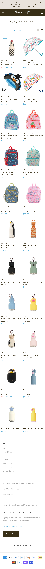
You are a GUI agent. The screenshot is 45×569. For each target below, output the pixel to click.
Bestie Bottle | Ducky (33, 428)
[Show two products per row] (42, 30)
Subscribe (11, 534)
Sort (16, 31)
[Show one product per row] (38, 30)
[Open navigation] (3, 12)
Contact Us (6, 459)
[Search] (38, 12)
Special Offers (7, 452)
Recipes (5, 456)
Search (5, 448)
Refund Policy (7, 463)
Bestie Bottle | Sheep (11, 428)
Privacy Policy (7, 467)
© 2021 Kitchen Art (22, 545)
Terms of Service (8, 471)
